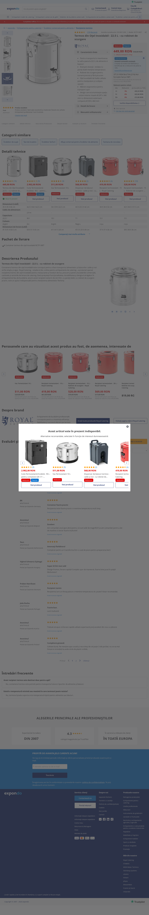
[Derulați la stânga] (22, 463)
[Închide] (127, 426)
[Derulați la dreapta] (127, 463)
